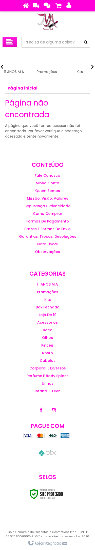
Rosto (47, 352)
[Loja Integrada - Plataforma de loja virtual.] (47, 543)
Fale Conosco (47, 175)
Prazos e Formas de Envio (47, 228)
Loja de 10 (47, 314)
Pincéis (47, 345)
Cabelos (47, 360)
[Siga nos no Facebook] (41, 410)
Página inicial (22, 88)
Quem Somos (47, 190)
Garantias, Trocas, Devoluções (47, 236)
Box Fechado (48, 307)
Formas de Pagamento (47, 221)
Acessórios (47, 322)
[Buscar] (85, 42)
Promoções (47, 291)
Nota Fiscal (47, 244)
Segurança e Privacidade (47, 206)
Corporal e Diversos (47, 368)
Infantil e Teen (48, 391)
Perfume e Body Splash (48, 375)
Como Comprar (47, 213)
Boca (47, 330)
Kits (47, 299)
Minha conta (47, 183)
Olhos (47, 337)
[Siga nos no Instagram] (54, 410)
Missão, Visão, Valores (47, 198)
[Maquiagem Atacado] (47, 22)
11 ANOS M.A (47, 284)
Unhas (47, 383)
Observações (47, 251)
